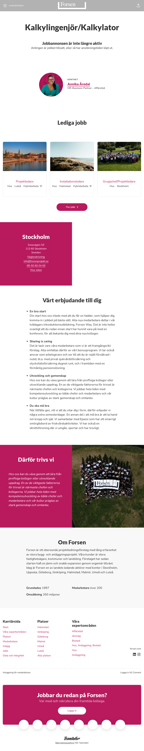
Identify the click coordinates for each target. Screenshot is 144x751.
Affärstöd (77, 631)
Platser (7, 636)
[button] (138, 6)
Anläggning (78, 655)
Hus (74, 650)
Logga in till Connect (130, 672)
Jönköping (43, 632)
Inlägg (6, 646)
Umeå (40, 646)
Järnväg (76, 636)
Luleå (40, 651)
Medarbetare (10, 641)
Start (5, 627)
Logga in (72, 710)
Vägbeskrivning (36, 257)
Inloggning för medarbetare (17, 672)
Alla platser (44, 655)
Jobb (5, 651)
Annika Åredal (79, 84)
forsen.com (135, 648)
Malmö (41, 641)
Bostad (76, 640)
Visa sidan (36, 270)
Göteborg (42, 636)
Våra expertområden (14, 632)
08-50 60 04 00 (36, 265)
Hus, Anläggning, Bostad (86, 645)
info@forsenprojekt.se (36, 261)
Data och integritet (13, 655)
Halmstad (43, 627)
